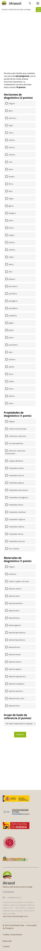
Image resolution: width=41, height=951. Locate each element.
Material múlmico (14, 662)
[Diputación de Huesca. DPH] (16, 825)
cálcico (11, 133)
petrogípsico (13, 301)
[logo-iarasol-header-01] (4, 3)
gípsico (11, 206)
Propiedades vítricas (15, 534)
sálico (10, 352)
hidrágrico (12, 213)
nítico (10, 272)
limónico (11, 242)
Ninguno (11, 103)
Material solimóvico (15, 691)
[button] (29, 3)
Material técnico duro (16, 698)
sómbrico (11, 359)
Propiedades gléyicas (16, 483)
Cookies (6, 946)
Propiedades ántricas (16, 475)
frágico (11, 198)
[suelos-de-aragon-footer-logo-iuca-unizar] (16, 812)
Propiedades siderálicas (17, 512)
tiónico (11, 389)
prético (11, 337)
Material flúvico (14, 618)
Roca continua (13, 549)
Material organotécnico (17, 676)
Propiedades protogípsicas (18, 497)
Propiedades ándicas (16, 468)
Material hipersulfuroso (17, 633)
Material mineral (14, 654)
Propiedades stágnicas (16, 519)
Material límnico (14, 647)
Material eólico (13, 611)
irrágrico (11, 235)
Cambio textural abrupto (17, 429)
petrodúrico (12, 294)
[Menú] (38, 3)
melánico (11, 250)
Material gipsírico (14, 625)
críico (10, 162)
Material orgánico (15, 669)
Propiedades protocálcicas (18, 490)
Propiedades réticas (15, 505)
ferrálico (11, 177)
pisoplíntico (12, 316)
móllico (11, 257)
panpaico (11, 279)
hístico (10, 220)
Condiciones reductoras (17, 436)
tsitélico (11, 381)
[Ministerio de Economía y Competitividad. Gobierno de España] (16, 798)
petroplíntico (13, 308)
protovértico (13, 345)
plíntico (11, 330)
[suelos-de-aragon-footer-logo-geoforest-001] (16, 859)
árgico (10, 125)
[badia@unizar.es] (5, 897)
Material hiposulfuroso (16, 640)
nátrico (11, 264)
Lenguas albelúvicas (15, 461)
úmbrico (11, 396)
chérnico (11, 147)
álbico (10, 111)
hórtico (11, 228)
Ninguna (11, 421)
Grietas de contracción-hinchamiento (15, 452)
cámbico (11, 140)
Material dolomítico (15, 603)
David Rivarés (16, 934)
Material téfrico (14, 706)
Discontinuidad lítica (15, 443)
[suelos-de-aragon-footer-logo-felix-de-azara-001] (9, 842)
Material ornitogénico (16, 684)
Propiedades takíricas (16, 527)
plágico (11, 323)
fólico (10, 191)
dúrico (10, 169)
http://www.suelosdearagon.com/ (15, 916)
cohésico (11, 155)
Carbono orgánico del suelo (18, 581)
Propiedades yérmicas (16, 541)
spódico (11, 367)
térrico (10, 374)
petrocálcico (13, 286)
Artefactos (12, 574)
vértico (11, 403)
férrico (10, 184)
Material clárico (14, 596)
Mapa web (7, 941)
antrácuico (12, 118)
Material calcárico (15, 589)
